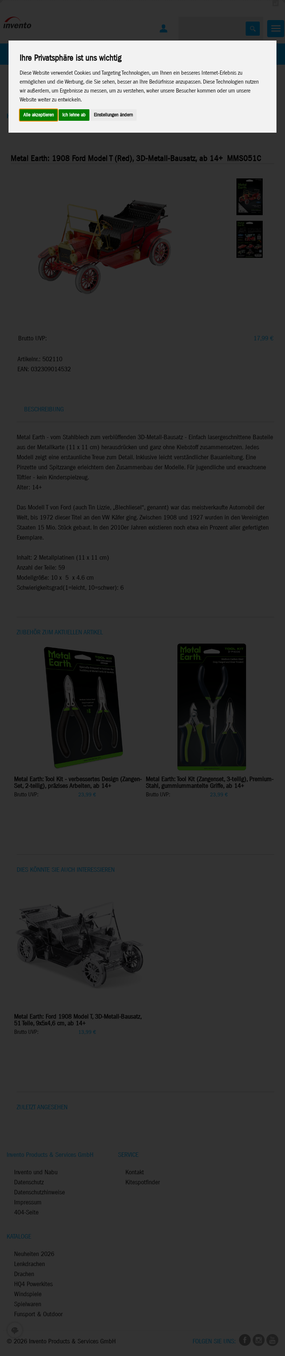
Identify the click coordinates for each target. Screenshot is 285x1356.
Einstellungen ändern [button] (113, 115)
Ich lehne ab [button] (74, 115)
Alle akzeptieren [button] (38, 115)
